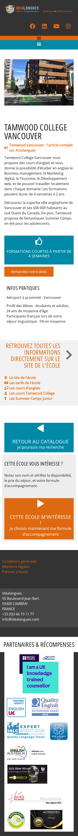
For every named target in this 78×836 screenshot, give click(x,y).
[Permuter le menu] (39, 38)
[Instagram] (68, 26)
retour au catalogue (40, 441)
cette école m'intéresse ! (40, 520)
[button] (39, 43)
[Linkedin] (44, 26)
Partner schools (15, 571)
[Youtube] (56, 26)
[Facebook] (32, 26)
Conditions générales (19, 561)
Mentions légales (16, 566)
